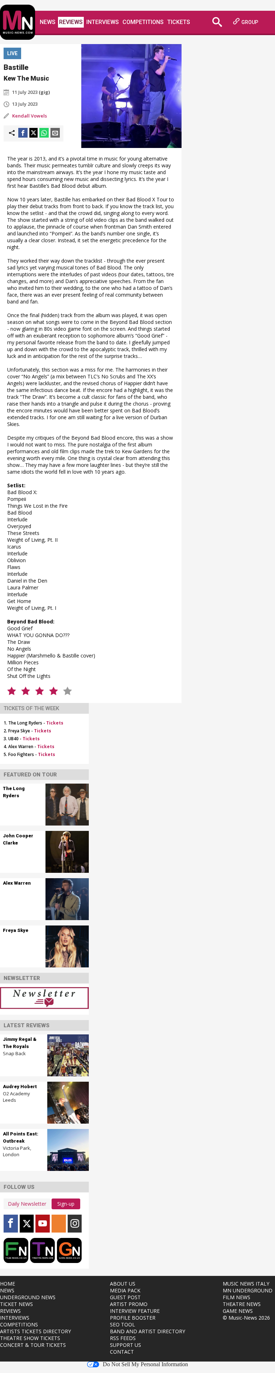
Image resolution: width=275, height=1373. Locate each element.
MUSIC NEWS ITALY (246, 1283)
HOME (7, 1283)
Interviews (102, 22)
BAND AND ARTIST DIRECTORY (147, 1331)
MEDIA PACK (125, 1290)
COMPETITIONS (19, 1324)
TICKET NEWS (16, 1304)
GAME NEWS (238, 1310)
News (48, 22)
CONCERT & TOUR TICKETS (33, 1344)
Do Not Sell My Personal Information (145, 1364)
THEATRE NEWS (242, 1304)
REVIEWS (10, 1310)
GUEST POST (125, 1297)
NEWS (7, 1290)
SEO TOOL (122, 1324)
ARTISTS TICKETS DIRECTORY (35, 1331)
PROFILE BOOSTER (132, 1317)
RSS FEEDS (123, 1338)
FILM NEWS (236, 1297)
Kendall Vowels (29, 116)
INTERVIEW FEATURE (135, 1310)
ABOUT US (122, 1283)
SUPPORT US (125, 1344)
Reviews (71, 22)
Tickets (178, 22)
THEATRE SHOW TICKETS (30, 1338)
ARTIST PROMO (129, 1304)
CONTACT (122, 1351)
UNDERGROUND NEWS (28, 1297)
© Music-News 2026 (246, 1317)
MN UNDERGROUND (247, 1290)
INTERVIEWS (14, 1317)
